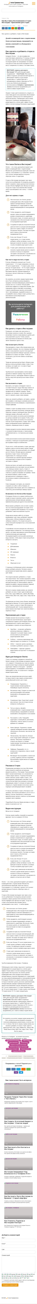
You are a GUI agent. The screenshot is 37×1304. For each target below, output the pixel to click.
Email (4, 1243)
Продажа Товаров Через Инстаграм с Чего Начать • (18, 1098)
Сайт (3, 1249)
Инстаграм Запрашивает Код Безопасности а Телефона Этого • (17, 1173)
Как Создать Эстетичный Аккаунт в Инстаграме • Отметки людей (18, 1122)
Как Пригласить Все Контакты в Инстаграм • (17, 1148)
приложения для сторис (15, 1058)
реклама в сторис (29, 1058)
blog (19, 25)
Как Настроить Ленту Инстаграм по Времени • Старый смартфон (18, 1197)
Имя (3, 1238)
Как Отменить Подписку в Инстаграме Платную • (14, 1222)
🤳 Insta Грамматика (16, 3)
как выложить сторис (16, 1056)
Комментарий (6, 1255)
